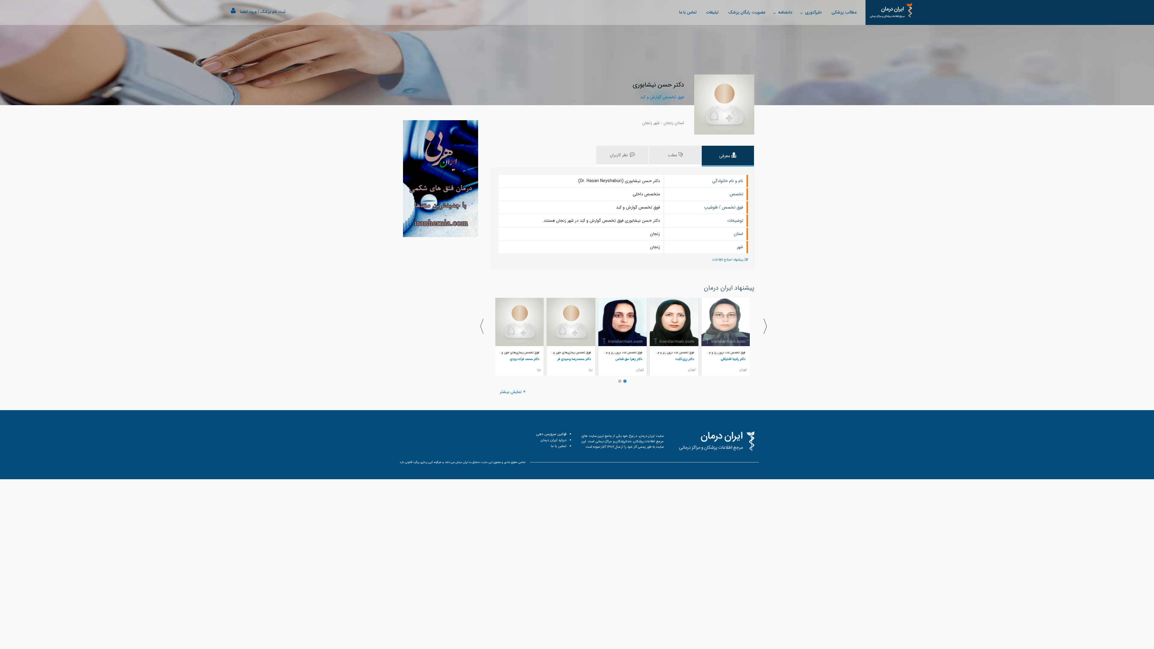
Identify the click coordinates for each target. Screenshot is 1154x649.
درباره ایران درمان (553, 440)
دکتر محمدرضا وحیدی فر (574, 359)
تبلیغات (712, 12)
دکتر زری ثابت (684, 359)
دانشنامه (785, 12)
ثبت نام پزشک (272, 11)
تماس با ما (688, 12)
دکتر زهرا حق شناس (628, 359)
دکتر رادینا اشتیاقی (733, 359)
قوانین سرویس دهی (551, 434)
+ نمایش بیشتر (513, 391)
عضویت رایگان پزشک (746, 12)
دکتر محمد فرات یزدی (524, 359)
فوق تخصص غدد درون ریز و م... (726, 352)
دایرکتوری (813, 12)
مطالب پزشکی (844, 12)
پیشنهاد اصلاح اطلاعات (727, 259)
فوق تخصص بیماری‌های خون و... (571, 352)
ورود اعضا (248, 11)
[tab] (728, 156)
